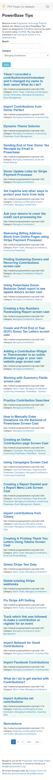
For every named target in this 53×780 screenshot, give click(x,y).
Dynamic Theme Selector (22, 126)
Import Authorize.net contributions (18, 700)
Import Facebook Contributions (26, 662)
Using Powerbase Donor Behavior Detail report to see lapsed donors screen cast (24, 288)
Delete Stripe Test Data (20, 564)
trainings (21, 34)
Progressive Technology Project (31, 23)
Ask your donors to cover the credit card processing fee (25, 215)
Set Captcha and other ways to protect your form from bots (26, 192)
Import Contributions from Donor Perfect (23, 108)
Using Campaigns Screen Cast (26, 462)
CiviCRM (21, 31)
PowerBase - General (36, 391)
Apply (6, 64)
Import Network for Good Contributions (22, 644)
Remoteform (13, 723)
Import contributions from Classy (22, 515)
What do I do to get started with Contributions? (26, 680)
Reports (38, 273)
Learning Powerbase (22, 469)
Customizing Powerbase (14, 250)
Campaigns (18, 450)
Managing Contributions (33, 94)
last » (37, 741)
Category (6, 50)
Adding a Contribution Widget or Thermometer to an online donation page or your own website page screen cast (25, 356)
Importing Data (42, 117)
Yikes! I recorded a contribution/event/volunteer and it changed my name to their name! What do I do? (24, 79)
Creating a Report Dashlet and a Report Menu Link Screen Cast (25, 487)
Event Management (12, 97)
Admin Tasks (18, 91)
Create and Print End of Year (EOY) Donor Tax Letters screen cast (26, 331)
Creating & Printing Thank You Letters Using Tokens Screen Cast (26, 541)
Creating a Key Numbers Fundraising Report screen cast (26, 310)
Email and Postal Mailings (15, 555)
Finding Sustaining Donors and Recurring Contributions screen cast (26, 262)
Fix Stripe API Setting (19, 600)
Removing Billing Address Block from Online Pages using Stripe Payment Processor (26, 236)
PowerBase (29, 28)
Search (5, 41)
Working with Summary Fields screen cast (25, 379)
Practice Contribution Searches (26, 400)
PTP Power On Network (20, 6)
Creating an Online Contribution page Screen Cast (26, 441)
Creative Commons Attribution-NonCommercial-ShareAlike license (24, 772)
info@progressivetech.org (13, 766)
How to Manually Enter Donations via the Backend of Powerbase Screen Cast (25, 420)
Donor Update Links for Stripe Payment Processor (25, 173)
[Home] (3, 6)
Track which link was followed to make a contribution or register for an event (25, 620)
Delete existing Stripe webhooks (19, 582)
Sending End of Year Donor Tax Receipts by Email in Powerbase (26, 148)
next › (29, 741)
